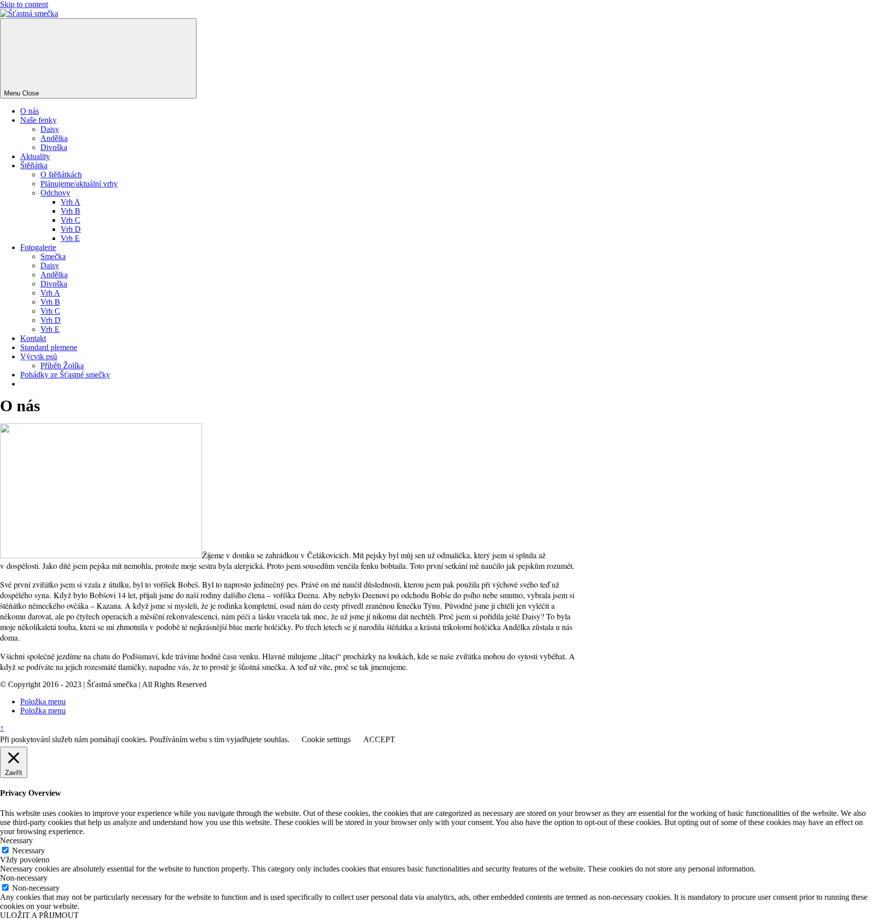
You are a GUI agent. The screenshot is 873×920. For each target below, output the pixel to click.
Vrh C (70, 220)
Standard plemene (48, 347)
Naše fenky (38, 120)
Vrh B (70, 211)
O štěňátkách (61, 174)
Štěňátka (33, 165)
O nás (29, 111)
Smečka (53, 256)
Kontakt (33, 338)
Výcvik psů (38, 356)
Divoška (53, 147)
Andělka (54, 138)
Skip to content (24, 4)
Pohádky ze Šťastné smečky (65, 374)
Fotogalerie (38, 247)
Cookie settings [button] (326, 739)
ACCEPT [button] (379, 739)
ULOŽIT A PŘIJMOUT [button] (39, 915)
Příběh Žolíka (62, 365)
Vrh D (71, 229)
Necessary (28, 850)
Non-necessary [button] (23, 878)
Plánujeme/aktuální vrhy (79, 183)
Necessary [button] (16, 840)
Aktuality (35, 156)
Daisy (49, 129)
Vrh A (70, 202)
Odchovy (55, 192)
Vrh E (70, 238)
